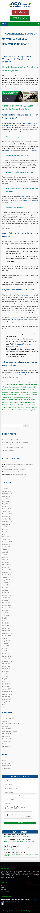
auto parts (5, 721)
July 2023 (5, 499)
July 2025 (5, 488)
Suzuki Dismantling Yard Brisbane (23, 464)
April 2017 (5, 681)
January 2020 (6, 598)
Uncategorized (6, 744)
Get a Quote (20, 12)
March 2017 (5, 684)
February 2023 (6, 509)
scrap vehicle (6, 741)
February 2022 (6, 537)
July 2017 (5, 674)
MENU (4, 24)
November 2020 (7, 572)
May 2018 (5, 648)
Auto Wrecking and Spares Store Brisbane (15, 442)
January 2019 (6, 628)
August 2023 (6, 496)
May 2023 (5, 504)
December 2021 (7, 542)
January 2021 (6, 567)
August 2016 (6, 702)
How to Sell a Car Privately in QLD (12, 440)
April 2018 (5, 651)
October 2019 (6, 605)
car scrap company (27, 295)
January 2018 (6, 658)
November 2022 (7, 516)
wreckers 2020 (6, 746)
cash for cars (6, 728)
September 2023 (7, 493)
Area (2, 887)
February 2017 (6, 686)
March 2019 (5, 623)
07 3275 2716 (20, 18)
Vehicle (3, 885)
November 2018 (7, 633)
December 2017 (7, 661)
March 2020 (5, 592)
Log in (4, 760)
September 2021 (7, 549)
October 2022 (6, 519)
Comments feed (7, 765)
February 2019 (6, 625)
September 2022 (7, 521)
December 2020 (7, 570)
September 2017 (7, 669)
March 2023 (5, 506)
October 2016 (6, 697)
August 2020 (6, 580)
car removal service (29, 200)
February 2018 (6, 656)
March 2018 (5, 653)
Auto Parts (4, 889)
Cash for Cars (5, 891)
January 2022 (6, 539)
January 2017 (6, 689)
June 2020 (5, 585)
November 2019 (7, 603)
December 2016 (7, 691)
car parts (31, 308)
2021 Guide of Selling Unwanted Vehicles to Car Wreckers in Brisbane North (18, 399)
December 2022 (7, 514)
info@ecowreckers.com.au (13, 901)
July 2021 (5, 554)
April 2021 (5, 559)
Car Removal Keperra (8, 450)
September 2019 (7, 608)
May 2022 (5, 532)
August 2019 (6, 610)
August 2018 (6, 641)
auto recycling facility (17, 319)
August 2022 (6, 524)
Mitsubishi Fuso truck (9, 150)
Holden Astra (33, 150)
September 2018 (7, 638)
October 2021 (6, 547)
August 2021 (6, 552)
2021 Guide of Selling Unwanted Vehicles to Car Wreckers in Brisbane (17, 59)
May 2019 (5, 618)
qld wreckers (6, 736)
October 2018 (6, 636)
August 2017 (6, 671)
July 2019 (5, 613)
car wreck (5, 726)
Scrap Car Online (7, 739)
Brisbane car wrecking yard (29, 196)
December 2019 (7, 600)
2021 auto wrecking (24, 382)
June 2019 (5, 615)
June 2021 (5, 557)
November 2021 (7, 544)
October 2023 (6, 491)
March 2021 (5, 562)
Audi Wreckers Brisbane (17, 467)
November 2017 (7, 664)
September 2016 (7, 699)
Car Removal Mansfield (9, 445)
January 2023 (6, 511)
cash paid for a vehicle (24, 344)
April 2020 (5, 590)
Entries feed (6, 763)
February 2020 (6, 595)
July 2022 (5, 526)
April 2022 (5, 534)
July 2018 (5, 643)
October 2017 (6, 666)
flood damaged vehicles (9, 731)
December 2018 (7, 631)
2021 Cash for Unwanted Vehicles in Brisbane (16, 384)
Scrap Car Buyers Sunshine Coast (12, 447)
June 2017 (5, 676)
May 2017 (5, 679)
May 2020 (5, 587)
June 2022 (5, 529)
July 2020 (5, 582)
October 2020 (6, 575)
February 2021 (6, 565)
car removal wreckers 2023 (10, 723)
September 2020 (7, 577)
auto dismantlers (22, 874)
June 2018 (5, 646)
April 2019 (5, 620)
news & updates (7, 734)
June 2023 (5, 501)
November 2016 (7, 694)
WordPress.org (6, 768)
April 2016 (5, 704)
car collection (13, 346)
